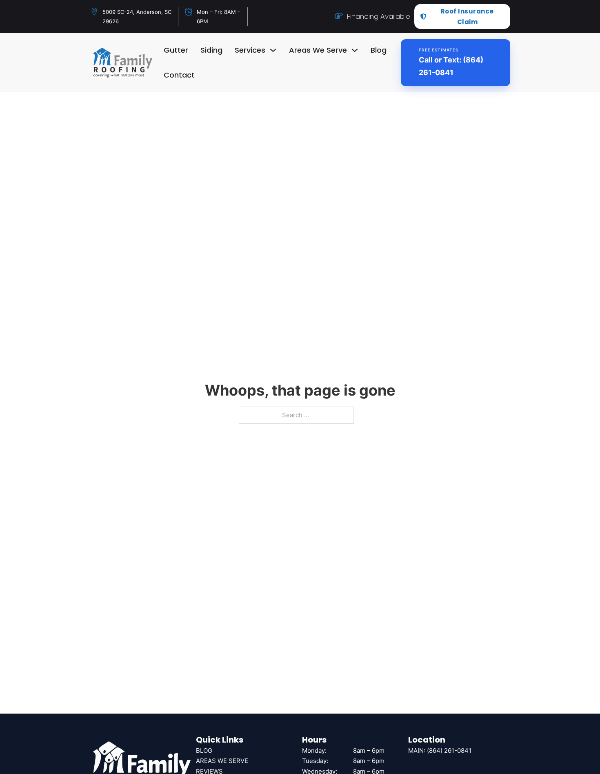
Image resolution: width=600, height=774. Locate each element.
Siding (211, 50)
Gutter (176, 50)
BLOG (204, 750)
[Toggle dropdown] (273, 50)
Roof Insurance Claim (467, 16)
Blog (379, 50)
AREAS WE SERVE (222, 761)
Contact (179, 75)
